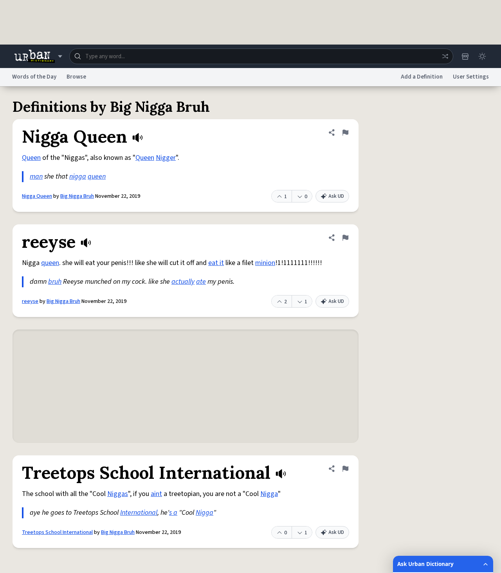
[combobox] (261, 56)
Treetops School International (57, 532)
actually (183, 281)
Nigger (166, 158)
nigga (77, 176)
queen (97, 176)
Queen (31, 158)
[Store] (465, 56)
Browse (76, 77)
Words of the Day (34, 77)
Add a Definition (422, 77)
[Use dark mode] (482, 56)
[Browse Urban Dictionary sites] (38, 56)
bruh (54, 281)
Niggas (117, 494)
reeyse (30, 301)
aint (156, 494)
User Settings (471, 77)
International (138, 512)
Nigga (269, 494)
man (36, 176)
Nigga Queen (37, 196)
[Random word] (445, 56)
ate (201, 281)
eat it (216, 263)
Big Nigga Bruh (77, 196)
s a (173, 512)
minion (265, 263)
